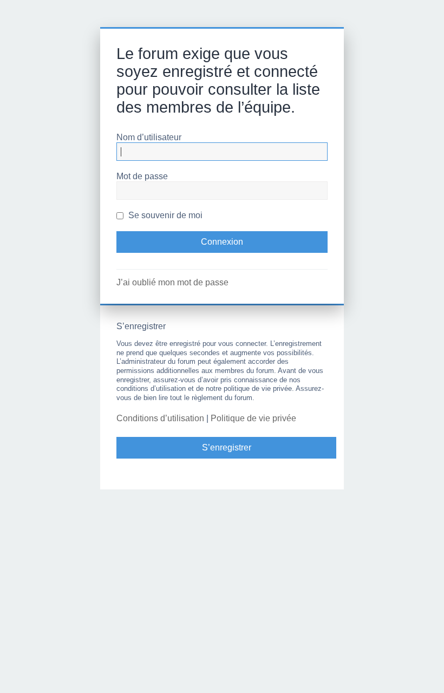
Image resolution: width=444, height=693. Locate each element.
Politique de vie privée (253, 418)
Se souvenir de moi (164, 215)
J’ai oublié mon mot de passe (172, 282)
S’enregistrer (226, 447)
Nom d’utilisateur (148, 137)
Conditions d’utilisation (160, 418)
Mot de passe (142, 176)
